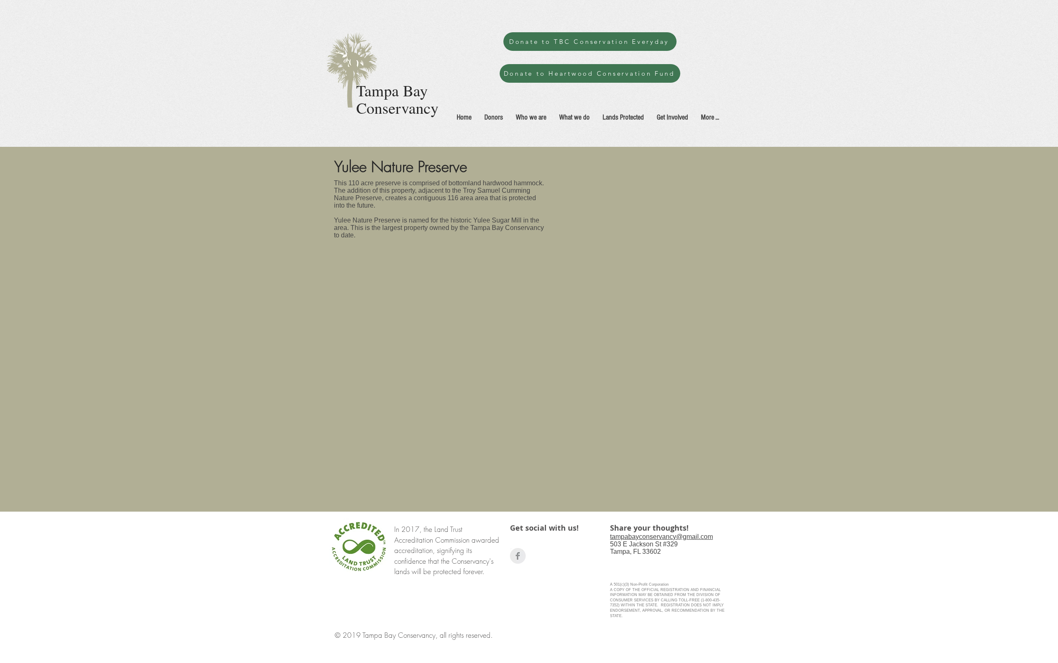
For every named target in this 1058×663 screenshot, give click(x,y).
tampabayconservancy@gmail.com (661, 536)
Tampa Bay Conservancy (397, 99)
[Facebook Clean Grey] (518, 556)
